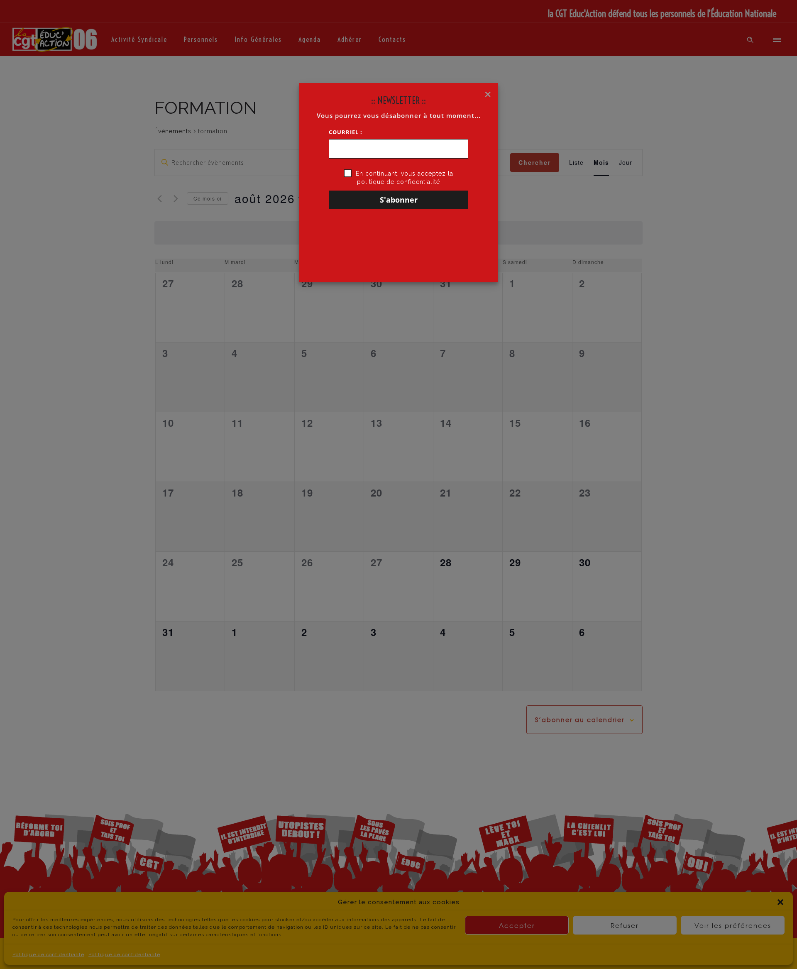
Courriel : (345, 132)
